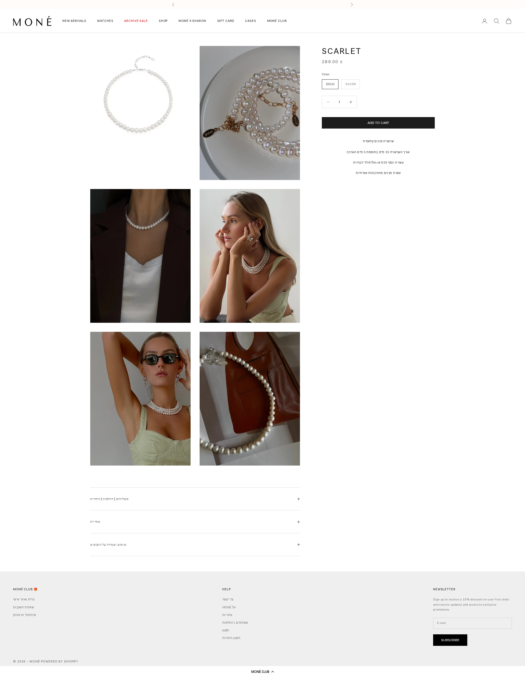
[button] (262, 671)
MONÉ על (228, 607)
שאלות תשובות (23, 607)
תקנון (225, 630)
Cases (250, 20)
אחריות (227, 615)
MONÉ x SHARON (192, 20)
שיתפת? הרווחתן (24, 615)
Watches (105, 20)
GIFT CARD (225, 20)
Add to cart (378, 123)
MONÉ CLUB (277, 20)
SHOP (163, 20)
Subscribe (450, 640)
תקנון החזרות (231, 638)
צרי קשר (227, 599)
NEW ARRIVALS (74, 20)
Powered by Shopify (59, 661)
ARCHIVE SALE (136, 20)
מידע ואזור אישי (23, 599)
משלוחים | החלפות (235, 623)
